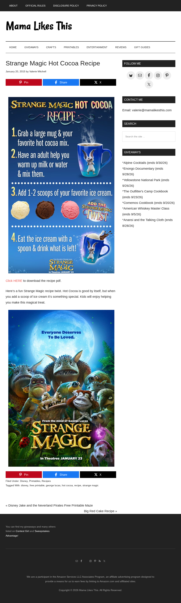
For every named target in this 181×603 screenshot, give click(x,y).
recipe (77, 485)
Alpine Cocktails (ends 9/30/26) (146, 163)
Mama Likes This (39, 26)
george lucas (53, 485)
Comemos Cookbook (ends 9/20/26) (149, 203)
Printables (34, 481)
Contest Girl (22, 531)
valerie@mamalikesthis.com (152, 110)
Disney (24, 481)
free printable (37, 485)
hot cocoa (67, 485)
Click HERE (14, 281)
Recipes (46, 481)
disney (24, 485)
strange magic (90, 485)
